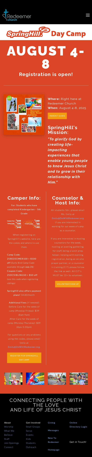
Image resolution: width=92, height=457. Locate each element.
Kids (28, 439)
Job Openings (11, 443)
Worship (8, 426)
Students (31, 443)
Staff (6, 439)
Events (29, 435)
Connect (8, 447)
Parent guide (57, 116)
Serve (29, 430)
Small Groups (33, 426)
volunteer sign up (68, 284)
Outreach (31, 447)
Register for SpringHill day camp (24, 358)
